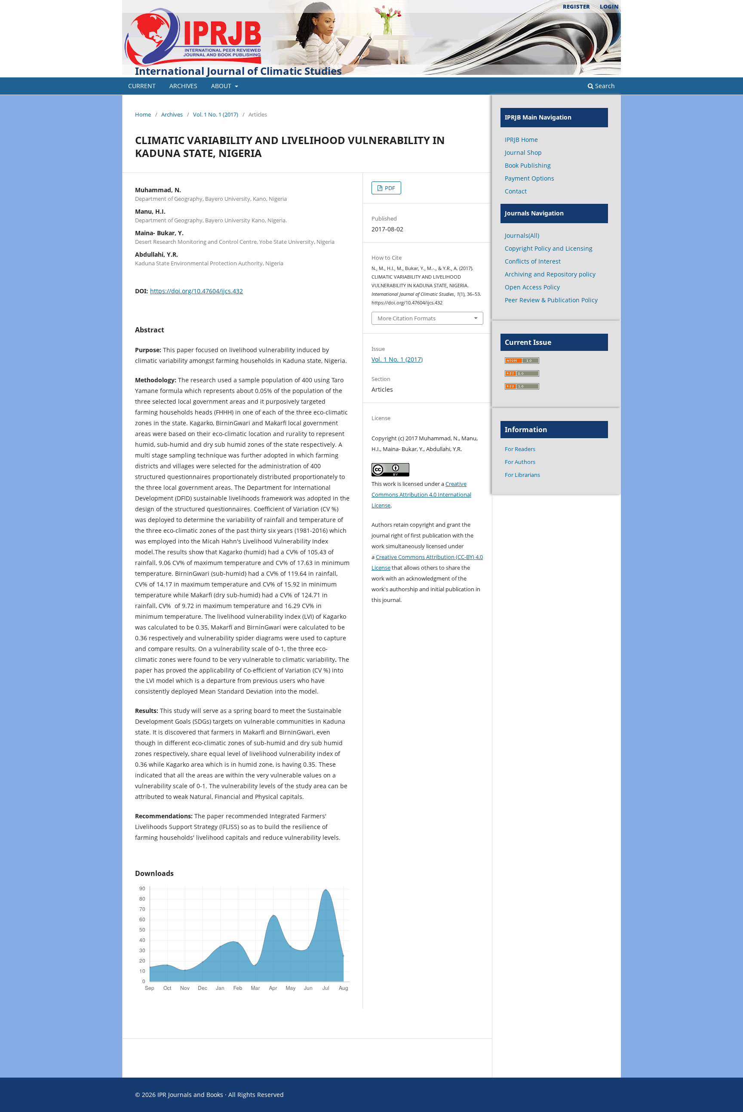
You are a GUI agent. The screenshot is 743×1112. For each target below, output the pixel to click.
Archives (183, 86)
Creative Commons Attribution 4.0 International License (421, 494)
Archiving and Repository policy (550, 274)
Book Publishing (528, 165)
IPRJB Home (521, 139)
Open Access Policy (532, 287)
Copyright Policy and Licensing (549, 248)
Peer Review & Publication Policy (551, 300)
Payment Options (529, 178)
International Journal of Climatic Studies (238, 71)
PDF (389, 188)
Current (142, 86)
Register (576, 6)
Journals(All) (522, 235)
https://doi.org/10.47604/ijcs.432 (196, 291)
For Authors (520, 462)
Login (609, 6)
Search (604, 86)
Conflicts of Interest (533, 261)
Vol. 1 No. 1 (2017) (215, 114)
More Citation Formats (407, 318)
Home (143, 114)
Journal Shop (523, 152)
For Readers (520, 449)
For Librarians (522, 475)
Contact (516, 191)
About (222, 86)
